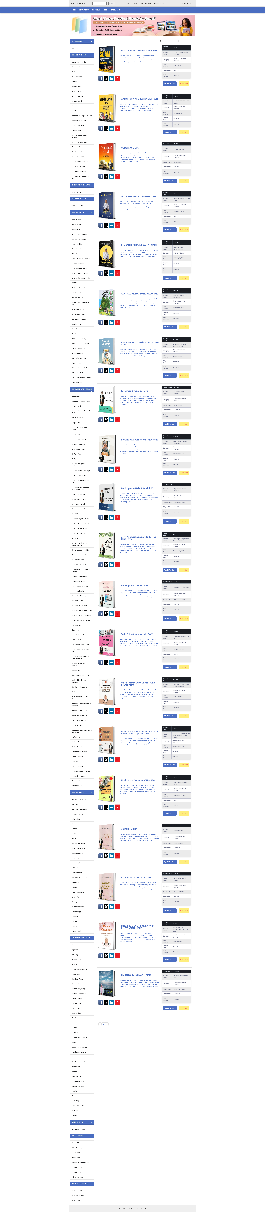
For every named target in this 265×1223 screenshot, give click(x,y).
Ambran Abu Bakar (79, 239)
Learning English (78, 863)
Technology (76, 912)
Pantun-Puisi (77, 130)
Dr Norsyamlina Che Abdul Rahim (80, 544)
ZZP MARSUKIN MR (78, 166)
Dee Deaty (76, 434)
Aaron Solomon (78, 224)
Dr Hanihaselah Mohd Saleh (80, 481)
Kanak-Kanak (77, 998)
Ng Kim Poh (76, 324)
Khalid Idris (76, 630)
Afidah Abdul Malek (79, 234)
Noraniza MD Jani (78, 670)
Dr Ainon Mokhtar (79, 444)
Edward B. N (76, 293)
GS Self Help (76, 1172)
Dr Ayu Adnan (77, 459)
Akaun (74, 945)
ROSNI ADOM (77, 725)
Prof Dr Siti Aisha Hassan (81, 343)
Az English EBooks (79, 1191)
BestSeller (96, 10)
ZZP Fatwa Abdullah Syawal (79, 136)
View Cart (173, 41)
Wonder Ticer (77, 781)
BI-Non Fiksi (76, 91)
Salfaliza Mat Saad (79, 737)
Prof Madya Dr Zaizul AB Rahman (81, 698)
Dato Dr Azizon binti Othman (79, 429)
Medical (75, 868)
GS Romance (77, 1167)
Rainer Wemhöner (79, 348)
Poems (74, 887)
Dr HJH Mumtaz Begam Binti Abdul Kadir (81, 488)
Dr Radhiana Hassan (80, 273)
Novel (74, 1042)
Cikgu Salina (77, 423)
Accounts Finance (79, 800)
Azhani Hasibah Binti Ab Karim (81, 412)
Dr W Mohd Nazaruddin (81, 278)
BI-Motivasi (76, 86)
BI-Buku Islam (77, 77)
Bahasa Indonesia (79, 62)
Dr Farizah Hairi (78, 263)
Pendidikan (76, 1067)
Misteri (74, 1028)
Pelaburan (76, 1057)
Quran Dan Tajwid (79, 1081)
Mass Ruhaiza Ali (78, 635)
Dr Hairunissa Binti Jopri (81, 471)
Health (74, 839)
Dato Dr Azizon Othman (81, 259)
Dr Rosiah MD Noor (79, 565)
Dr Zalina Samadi (78, 288)
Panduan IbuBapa (79, 1052)
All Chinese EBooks (79, 1129)
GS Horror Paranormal (80, 1162)
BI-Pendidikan (77, 96)
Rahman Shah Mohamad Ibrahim (81, 705)
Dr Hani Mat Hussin (79, 476)
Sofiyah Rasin (77, 742)
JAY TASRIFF (76, 625)
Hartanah (75, 984)
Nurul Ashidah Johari (80, 687)
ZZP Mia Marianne (79, 171)
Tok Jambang (77, 766)
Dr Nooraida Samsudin (80, 524)
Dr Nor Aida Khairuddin (81, 533)
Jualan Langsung (78, 989)
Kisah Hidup (76, 1013)
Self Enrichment (78, 907)
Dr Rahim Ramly (78, 560)
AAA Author (76, 220)
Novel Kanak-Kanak (79, 1047)
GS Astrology (77, 1148)
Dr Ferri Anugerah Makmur (79, 465)
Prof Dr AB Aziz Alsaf (80, 692)
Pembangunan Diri (79, 1062)
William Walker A (78, 1177)
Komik (74, 1018)
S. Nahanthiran (77, 353)
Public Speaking (78, 892)
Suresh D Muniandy (79, 757)
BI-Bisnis (75, 72)
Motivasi (75, 1033)
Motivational (77, 873)
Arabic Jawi (76, 959)
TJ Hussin (75, 761)
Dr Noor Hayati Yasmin (81, 519)
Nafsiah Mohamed (79, 319)
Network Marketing (79, 877)
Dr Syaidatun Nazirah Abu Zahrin (82, 570)
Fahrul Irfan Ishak (78, 581)
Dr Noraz (75, 538)
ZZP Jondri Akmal (78, 152)
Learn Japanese (78, 858)
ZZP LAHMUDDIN (78, 157)
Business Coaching (79, 809)
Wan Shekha (77, 382)
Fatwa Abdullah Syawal (81, 586)
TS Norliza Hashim (79, 776)
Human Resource (78, 843)
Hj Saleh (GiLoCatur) (80, 606)
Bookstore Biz (77, 192)
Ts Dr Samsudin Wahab (81, 771)
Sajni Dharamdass (79, 358)
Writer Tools (76, 931)
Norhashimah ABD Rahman (79, 681)
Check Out (184, 41)
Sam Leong (76, 363)
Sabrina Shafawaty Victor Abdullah (82, 731)
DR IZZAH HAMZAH (78, 494)
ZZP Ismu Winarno (79, 147)
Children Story (77, 814)
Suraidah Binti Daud (79, 752)
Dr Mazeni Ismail (78, 504)
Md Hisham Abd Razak (80, 645)
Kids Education (77, 853)
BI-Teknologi (77, 101)
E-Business (76, 106)
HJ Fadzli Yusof (78, 601)
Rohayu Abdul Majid (79, 715)
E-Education (77, 111)
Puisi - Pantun (77, 1076)
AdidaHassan (77, 229)
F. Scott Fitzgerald (79, 1143)
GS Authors (76, 1153)
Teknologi (76, 1096)
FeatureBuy (84, 10)
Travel (74, 921)
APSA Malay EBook (79, 206)
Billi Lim (75, 254)
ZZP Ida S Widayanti (79, 142)
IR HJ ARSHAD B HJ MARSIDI (82, 610)
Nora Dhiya (76, 329)
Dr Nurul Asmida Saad (80, 555)
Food (74, 834)
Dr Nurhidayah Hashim (80, 550)
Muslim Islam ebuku (79, 1037)
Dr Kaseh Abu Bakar (79, 268)
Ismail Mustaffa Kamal (81, 620)
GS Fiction (76, 1158)
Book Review (159, 3)
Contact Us (138, 3)
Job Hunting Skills (79, 848)
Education (76, 819)
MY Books (75, 48)
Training (75, 916)
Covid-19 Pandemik (79, 969)
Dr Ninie (75, 514)
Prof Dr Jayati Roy (79, 339)
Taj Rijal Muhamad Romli (81, 378)
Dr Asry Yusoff (77, 454)
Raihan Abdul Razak (79, 711)
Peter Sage (76, 334)
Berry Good (76, 249)
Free (105, 10)
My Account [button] (188, 3)
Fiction (74, 829)
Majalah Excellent (79, 125)
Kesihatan (76, 1008)
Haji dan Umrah (78, 979)
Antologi (75, 955)
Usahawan (76, 1111)
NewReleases (115, 10)
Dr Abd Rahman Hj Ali (80, 439)
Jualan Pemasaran (79, 994)
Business (75, 804)
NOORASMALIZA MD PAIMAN (79, 664)
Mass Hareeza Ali (78, 314)
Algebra (75, 950)
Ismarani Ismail (78, 309)
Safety (74, 902)
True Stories (76, 926)
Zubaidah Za (77, 786)
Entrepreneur (77, 824)
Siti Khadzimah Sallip (80, 368)
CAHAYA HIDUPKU (78, 418)
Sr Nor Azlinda (77, 747)
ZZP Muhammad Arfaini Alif (81, 177)
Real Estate (76, 897)
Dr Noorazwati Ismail (80, 528)
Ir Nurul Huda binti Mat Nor (80, 303)
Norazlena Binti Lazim (80, 675)
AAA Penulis (76, 396)
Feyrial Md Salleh (78, 591)
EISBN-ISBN (76, 974)
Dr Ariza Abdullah (78, 449)
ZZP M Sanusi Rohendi (80, 162)
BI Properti (76, 67)
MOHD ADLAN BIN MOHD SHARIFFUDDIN (81, 657)
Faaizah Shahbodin (79, 576)
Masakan (75, 1023)
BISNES (74, 964)
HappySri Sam (77, 298)
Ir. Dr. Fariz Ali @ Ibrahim (81, 615)
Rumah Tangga (78, 1086)
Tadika (74, 1091)
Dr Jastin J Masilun (79, 499)
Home (128, 3)
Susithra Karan (77, 373)
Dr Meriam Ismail (78, 509)
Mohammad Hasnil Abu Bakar (81, 650)
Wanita (75, 1115)
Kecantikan (76, 1003)
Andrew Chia (77, 244)
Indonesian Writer (79, 121)
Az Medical (76, 1201)
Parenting (76, 882)
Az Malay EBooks (78, 1196)
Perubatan (76, 1072)
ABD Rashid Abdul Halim (81, 401)
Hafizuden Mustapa (79, 596)
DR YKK (74, 283)
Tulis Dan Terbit (78, 1106)
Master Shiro (77, 640)
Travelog (75, 1101)
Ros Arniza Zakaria (79, 720)
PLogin (148, 3)
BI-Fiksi (74, 82)
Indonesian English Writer (82, 116)
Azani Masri (76, 406)
